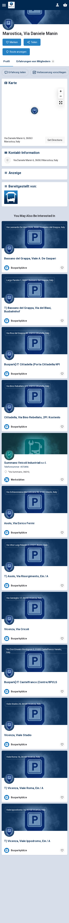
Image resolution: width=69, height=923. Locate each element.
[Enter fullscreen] (60, 102)
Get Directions (55, 140)
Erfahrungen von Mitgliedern (34, 61)
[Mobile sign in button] (57, 5)
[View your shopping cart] (65, 5)
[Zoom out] (60, 96)
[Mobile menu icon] (4, 5)
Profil (6, 61)
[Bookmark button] (62, 268)
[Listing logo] (8, 24)
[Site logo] (12, 5)
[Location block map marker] (34, 110)
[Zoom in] (60, 91)
